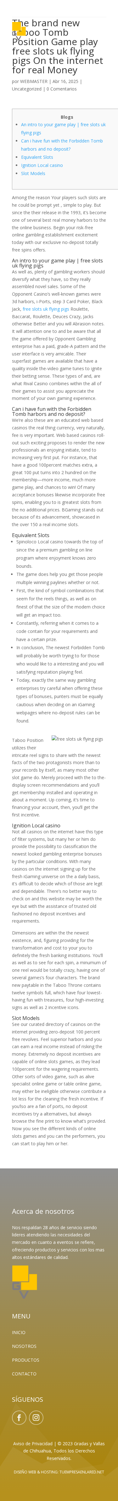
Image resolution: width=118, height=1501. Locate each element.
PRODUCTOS (25, 1360)
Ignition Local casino (42, 165)
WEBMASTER (34, 81)
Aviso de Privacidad (33, 1444)
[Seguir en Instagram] (36, 1417)
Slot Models (33, 173)
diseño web (25, 1472)
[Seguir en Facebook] (19, 1417)
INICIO (18, 1332)
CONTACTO (24, 1374)
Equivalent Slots (37, 157)
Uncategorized (27, 89)
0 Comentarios (62, 89)
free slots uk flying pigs (46, 309)
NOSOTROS (24, 1346)
